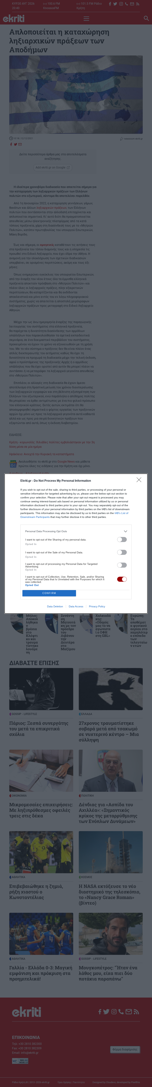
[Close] (140, 480)
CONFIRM (49, 593)
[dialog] (76, 543)
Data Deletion (55, 606)
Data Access (76, 606)
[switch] (122, 539)
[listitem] (76, 531)
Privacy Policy (97, 606)
